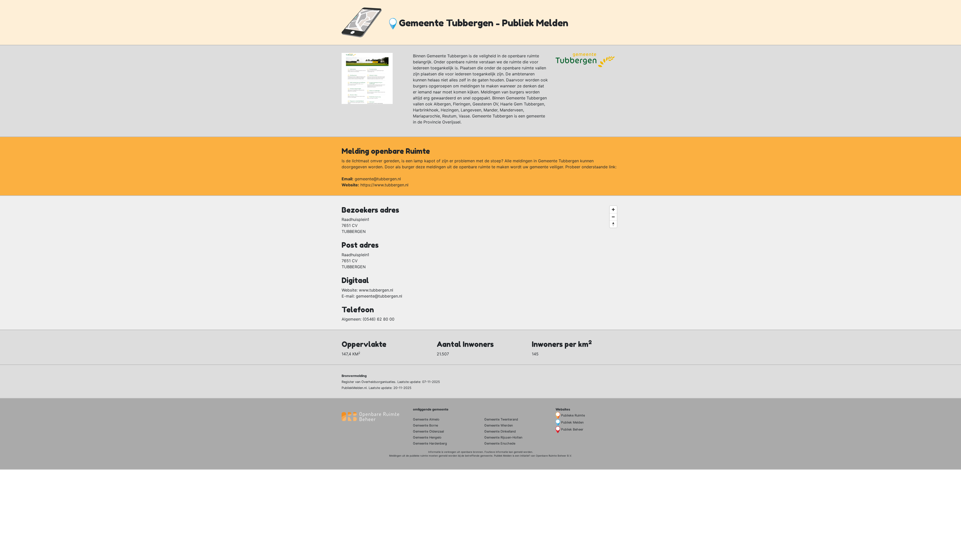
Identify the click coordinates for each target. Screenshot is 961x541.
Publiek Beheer (572, 429)
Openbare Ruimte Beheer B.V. (554, 455)
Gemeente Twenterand (501, 419)
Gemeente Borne (425, 425)
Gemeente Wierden (498, 425)
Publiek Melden (572, 422)
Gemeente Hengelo (427, 437)
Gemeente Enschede (499, 443)
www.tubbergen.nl (376, 290)
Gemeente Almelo (426, 419)
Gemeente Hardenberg (430, 443)
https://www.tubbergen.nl (384, 184)
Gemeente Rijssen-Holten (503, 437)
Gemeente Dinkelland (500, 431)
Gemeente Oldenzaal (428, 431)
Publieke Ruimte (573, 415)
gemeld (518, 451)
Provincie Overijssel (441, 121)
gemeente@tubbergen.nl (378, 178)
